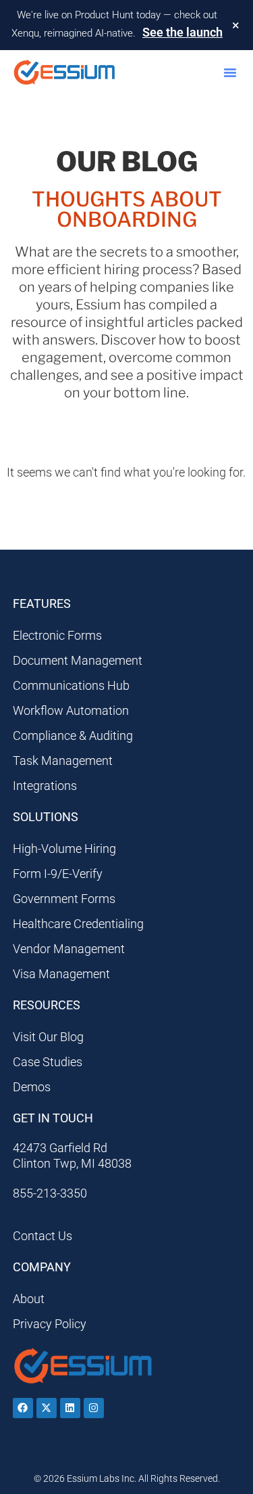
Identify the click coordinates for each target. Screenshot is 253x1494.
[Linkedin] (70, 1408)
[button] (230, 72)
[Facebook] (23, 1408)
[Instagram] (94, 1408)
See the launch (182, 32)
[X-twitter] (46, 1408)
